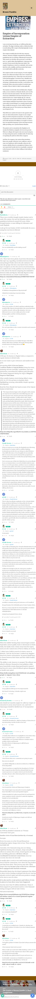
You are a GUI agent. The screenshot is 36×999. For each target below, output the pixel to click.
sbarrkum (12, 445)
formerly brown (14, 718)
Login (34, 186)
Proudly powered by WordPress (11, 997)
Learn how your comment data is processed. (15, 199)
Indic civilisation (27, 158)
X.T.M (15, 158)
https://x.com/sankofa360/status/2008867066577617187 (17, 276)
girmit (11, 531)
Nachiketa (3, 215)
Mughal (4, 160)
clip (12, 46)
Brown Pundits (9, 12)
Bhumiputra (13, 288)
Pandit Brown (13, 499)
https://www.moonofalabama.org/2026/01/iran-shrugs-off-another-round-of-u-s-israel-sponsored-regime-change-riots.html (17, 896)
